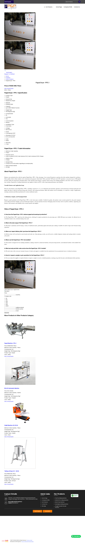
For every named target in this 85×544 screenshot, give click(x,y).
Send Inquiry (8, 1)
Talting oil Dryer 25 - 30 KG (11, 471)
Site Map (44, 506)
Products (8, 77)
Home (7, 76)
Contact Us (77, 7)
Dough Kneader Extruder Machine (60, 506)
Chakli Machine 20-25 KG (11, 425)
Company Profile (68, 7)
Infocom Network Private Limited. (27, 541)
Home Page (59, 7)
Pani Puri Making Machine (61, 498)
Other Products (9, 79)
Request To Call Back (9, 74)
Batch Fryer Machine (59, 502)
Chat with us (77, 536)
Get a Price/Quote (8, 88)
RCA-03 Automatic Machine (11, 388)
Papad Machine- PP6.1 (10, 343)
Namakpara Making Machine (61, 504)
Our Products (49, 7)
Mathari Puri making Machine (61, 500)
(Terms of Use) (29, 540)
